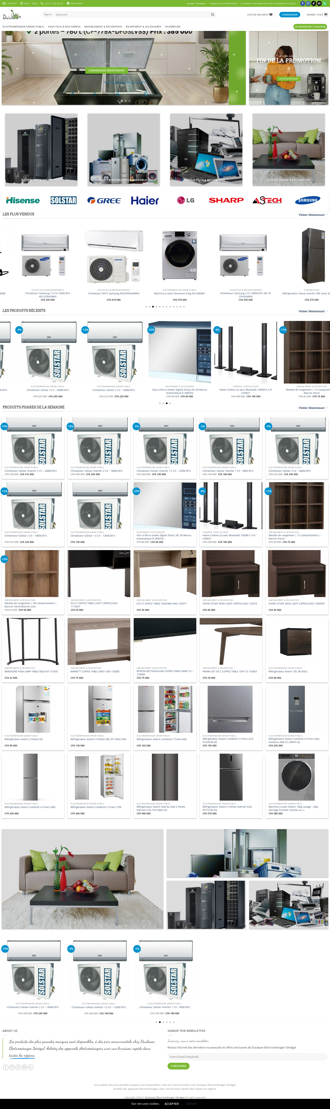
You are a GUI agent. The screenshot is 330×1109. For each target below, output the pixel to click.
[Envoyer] (213, 15)
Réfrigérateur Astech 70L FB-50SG (288, 671)
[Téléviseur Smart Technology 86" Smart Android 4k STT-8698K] (111, 352)
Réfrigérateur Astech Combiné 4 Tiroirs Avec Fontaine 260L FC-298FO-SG (294, 740)
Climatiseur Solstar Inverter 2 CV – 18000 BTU (97, 470)
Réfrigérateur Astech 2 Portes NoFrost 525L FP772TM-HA (227, 808)
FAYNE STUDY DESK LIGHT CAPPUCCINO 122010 (230, 603)
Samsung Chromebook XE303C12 (189, 293)
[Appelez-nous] (324, 3)
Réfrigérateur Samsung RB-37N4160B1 (57, 293)
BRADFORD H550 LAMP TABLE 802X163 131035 (31, 671)
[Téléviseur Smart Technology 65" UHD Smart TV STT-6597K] (177, 352)
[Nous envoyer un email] (319, 3)
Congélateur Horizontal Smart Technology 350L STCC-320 (68, 1018)
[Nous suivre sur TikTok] (313, 3)
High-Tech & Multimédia (64, 26)
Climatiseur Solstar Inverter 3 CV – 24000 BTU (31, 470)
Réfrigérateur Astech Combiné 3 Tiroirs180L (162, 739)
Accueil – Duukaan (196, 3)
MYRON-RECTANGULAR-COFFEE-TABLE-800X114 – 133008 (165, 673)
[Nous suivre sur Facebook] (302, 3)
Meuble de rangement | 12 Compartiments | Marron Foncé (295, 537)
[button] (317, 14)
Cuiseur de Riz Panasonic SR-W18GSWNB (45, 390)
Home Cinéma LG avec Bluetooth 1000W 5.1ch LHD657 (229, 537)
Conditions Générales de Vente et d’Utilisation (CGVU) (268, 3)
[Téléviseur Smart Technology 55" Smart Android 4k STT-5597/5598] (243, 352)
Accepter (172, 1104)
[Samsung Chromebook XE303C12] (189, 256)
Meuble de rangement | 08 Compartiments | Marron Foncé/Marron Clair (31, 605)
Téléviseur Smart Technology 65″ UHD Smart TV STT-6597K (177, 391)
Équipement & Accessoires (143, 26)
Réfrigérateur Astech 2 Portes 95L (24, 739)
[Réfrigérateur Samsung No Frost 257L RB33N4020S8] (123, 256)
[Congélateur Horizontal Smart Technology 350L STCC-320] (68, 980)
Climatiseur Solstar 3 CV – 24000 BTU (290, 470)
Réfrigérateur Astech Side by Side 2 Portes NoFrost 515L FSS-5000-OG (161, 808)
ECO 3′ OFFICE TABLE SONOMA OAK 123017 (161, 603)
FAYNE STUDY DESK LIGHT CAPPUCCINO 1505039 (296, 603)
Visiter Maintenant (312, 214)
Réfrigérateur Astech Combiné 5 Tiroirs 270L (96, 807)
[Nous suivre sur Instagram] (308, 3)
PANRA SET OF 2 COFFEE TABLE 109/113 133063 (230, 671)
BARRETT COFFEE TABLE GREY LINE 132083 (95, 671)
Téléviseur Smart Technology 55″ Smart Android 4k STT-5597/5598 (243, 391)
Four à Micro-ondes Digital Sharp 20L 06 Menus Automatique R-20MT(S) (164, 537)
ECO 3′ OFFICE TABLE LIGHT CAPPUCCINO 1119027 (94, 605)
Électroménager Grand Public (23, 26)
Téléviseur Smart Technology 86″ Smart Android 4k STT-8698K (111, 391)
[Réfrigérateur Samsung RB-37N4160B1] (57, 256)
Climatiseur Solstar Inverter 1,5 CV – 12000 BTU (164, 470)
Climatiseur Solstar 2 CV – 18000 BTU (26, 535)
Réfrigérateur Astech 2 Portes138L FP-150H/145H (98, 739)
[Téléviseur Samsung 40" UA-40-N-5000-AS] (255, 256)
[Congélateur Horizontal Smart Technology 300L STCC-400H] (134, 982)
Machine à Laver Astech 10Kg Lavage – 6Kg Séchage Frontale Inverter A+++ (293, 808)
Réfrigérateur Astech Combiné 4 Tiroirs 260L (30, 807)
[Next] (237, 68)
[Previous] (11, 68)
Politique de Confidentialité (223, 3)
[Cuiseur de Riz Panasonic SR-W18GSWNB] (45, 352)
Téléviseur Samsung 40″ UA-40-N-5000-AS (255, 293)
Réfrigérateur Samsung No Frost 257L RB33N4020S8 (123, 295)
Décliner (191, 1104)
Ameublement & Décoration (103, 26)
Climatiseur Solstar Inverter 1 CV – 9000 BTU (228, 470)
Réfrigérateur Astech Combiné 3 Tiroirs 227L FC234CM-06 (228, 740)
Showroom (172, 26)
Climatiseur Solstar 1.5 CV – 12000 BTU (93, 535)
